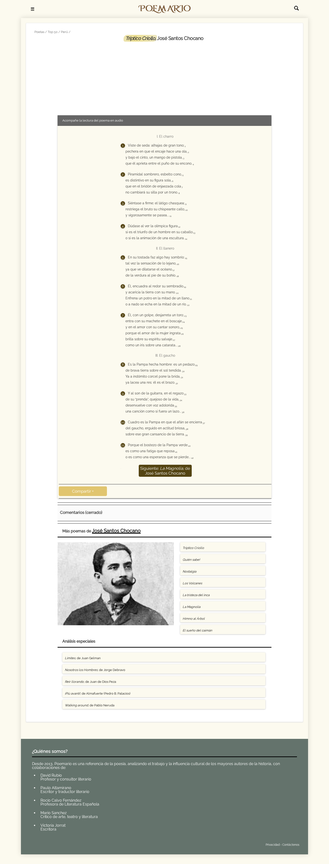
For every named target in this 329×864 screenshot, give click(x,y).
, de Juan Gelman (83, 658)
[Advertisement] (164, 77)
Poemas (67, 843)
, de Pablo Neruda (89, 705)
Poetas (39, 32)
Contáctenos (290, 844)
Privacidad (273, 844)
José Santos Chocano (116, 531)
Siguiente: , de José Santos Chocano (165, 471)
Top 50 (53, 32)
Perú (64, 32)
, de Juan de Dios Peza (90, 681)
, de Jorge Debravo (95, 670)
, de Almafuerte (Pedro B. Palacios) (97, 693)
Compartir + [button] (83, 491)
